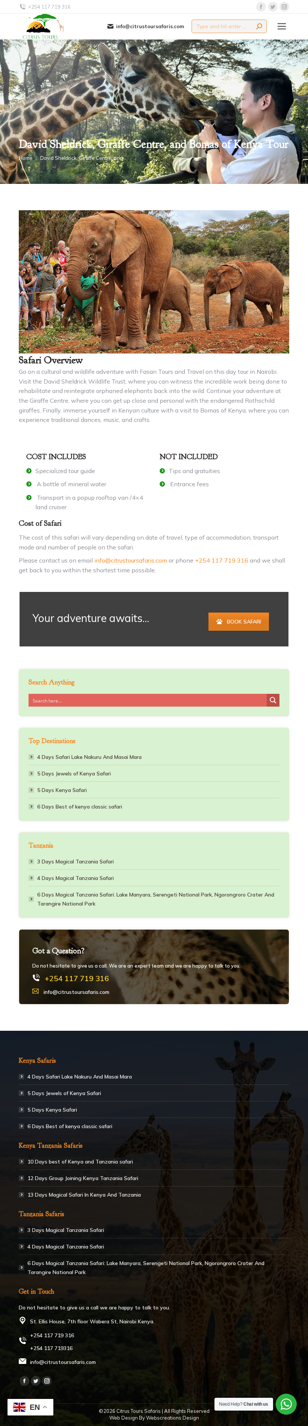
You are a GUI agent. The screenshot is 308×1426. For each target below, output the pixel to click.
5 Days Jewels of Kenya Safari (74, 773)
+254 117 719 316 (222, 560)
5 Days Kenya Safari (62, 790)
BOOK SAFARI (244, 621)
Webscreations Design (172, 1418)
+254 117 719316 (51, 1348)
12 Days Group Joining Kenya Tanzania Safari (82, 1178)
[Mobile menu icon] (281, 26)
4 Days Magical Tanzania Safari (75, 878)
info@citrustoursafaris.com (150, 26)
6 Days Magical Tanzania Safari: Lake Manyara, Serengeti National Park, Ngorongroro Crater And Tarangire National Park (155, 899)
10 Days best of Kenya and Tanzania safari (80, 1161)
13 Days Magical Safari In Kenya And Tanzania (84, 1194)
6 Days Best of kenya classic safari (79, 806)
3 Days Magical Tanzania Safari (75, 861)
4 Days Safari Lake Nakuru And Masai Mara (89, 757)
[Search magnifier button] (273, 700)
